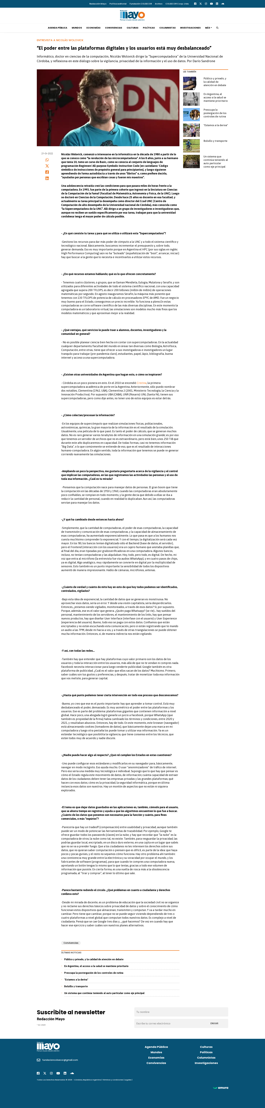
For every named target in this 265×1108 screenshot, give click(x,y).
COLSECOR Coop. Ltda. (177, 3)
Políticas (149, 27)
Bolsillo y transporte (76, 986)
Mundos (77, 27)
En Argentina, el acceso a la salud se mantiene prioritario (96, 966)
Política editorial (118, 3)
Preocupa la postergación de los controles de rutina (93, 972)
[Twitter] (200, 4)
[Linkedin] (217, 4)
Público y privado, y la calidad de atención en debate (93, 959)
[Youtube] (211, 4)
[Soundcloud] (222, 4)
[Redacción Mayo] (132, 15)
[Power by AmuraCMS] (220, 1087)
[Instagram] (206, 4)
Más (207, 27)
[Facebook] (195, 4)
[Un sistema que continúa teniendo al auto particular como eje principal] (191, 161)
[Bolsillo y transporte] (191, 146)
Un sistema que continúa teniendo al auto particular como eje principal (104, 993)
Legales (128, 1080)
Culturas (132, 27)
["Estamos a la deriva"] (191, 130)
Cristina (141, 383)
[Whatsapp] (47, 160)
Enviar (214, 1023)
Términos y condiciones (112, 1080)
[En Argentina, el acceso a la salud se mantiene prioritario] (191, 99)
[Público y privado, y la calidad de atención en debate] (191, 83)
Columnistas (167, 27)
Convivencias (113, 27)
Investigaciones (190, 27)
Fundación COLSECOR (141, 3)
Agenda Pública (57, 27)
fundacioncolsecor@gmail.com (60, 1060)
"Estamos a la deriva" (76, 979)
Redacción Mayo (97, 3)
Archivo (158, 3)
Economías (93, 27)
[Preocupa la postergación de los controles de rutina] (191, 114)
